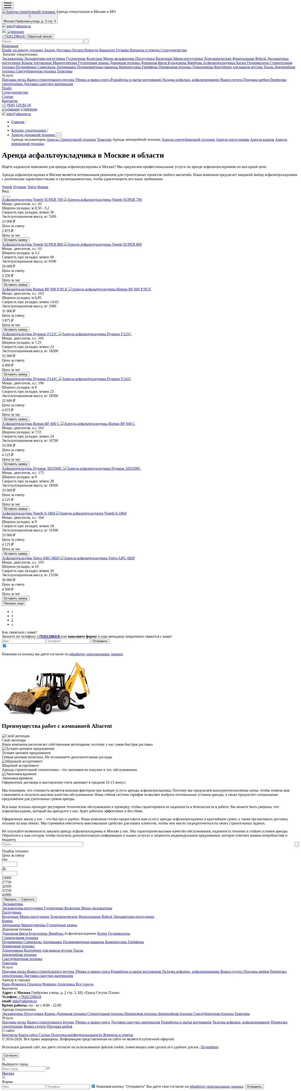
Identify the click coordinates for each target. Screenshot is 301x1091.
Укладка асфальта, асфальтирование (191, 80)
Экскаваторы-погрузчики (45, 59)
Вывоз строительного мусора (51, 80)
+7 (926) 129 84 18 (16, 105)
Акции (50, 50)
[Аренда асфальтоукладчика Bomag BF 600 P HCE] (109, 289)
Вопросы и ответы (145, 50)
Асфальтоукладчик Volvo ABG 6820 (31, 558)
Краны (27, 63)
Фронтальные (243, 59)
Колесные (95, 59)
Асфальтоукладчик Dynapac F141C (30, 379)
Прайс (7, 88)
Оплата (78, 50)
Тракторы (64, 71)
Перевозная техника (175, 67)
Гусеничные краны (94, 63)
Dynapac (20, 187)
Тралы (268, 67)
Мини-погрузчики (188, 59)
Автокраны (43, 63)
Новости (91, 50)
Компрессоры (130, 67)
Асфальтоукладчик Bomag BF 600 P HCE (35, 289)
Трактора (104, 139)
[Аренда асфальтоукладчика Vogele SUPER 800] (103, 244)
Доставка (64, 50)
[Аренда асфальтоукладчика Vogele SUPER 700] (103, 200)
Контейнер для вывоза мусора (238, 67)
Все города (84, 984)
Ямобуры (195, 63)
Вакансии (107, 50)
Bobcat (261, 59)
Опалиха (34, 984)
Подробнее (209, 1047)
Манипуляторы (65, 63)
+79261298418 (14, 36)
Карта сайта (29, 1035)
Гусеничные (76, 59)
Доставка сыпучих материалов (48, 84)
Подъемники (26, 67)
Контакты (10, 101)
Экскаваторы (13, 59)
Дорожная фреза (154, 63)
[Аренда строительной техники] (29, 12)
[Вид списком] (4, 196)
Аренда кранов (262, 139)
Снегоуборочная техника (36, 71)
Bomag (42, 187)
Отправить (100, 641)
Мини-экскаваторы (119, 59)
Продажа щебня (256, 80)
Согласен (10, 1055)
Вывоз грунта (231, 80)
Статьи (7, 97)
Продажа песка (14, 80)
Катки (241, 63)
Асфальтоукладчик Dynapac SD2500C (32, 468)
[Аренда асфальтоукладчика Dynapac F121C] (95, 334)
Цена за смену (13, 855)
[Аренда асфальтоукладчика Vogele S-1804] (91, 513)
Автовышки (66, 67)
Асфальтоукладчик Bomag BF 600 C (31, 424)
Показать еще (14, 603)
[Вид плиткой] (8, 196)
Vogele (7, 187)
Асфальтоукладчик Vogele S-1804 (29, 513)
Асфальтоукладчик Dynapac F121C (30, 334)
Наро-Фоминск (14, 984)
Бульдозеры (177, 63)
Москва (8, 1073)
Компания (10, 46)
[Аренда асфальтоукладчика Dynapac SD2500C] (102, 468)
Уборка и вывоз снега (93, 80)
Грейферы (150, 67)
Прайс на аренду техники (23, 50)
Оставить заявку (16, 240)
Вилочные (164, 59)
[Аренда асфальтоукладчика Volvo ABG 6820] (97, 558)
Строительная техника (20, 938)
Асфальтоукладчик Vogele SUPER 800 (33, 244)
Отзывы (123, 50)
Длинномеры (203, 67)
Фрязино (49, 984)
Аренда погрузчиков (232, 139)
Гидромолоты (258, 63)
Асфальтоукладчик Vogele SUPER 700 (33, 200)
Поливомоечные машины (98, 67)
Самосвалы (46, 67)
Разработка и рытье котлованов (136, 80)
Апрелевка (66, 984)
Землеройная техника (19, 955)
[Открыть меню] (8, 6)
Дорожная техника (125, 63)
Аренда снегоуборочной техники (188, 139)
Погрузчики (145, 59)
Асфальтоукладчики (219, 63)
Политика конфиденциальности (77, 1035)
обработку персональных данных (96, 654)
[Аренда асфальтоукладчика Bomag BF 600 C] (97, 424)
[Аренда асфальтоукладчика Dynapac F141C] (95, 379)
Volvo (32, 187)
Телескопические (218, 59)
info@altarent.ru (19, 26)
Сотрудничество (174, 50)
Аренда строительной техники (71, 139)
